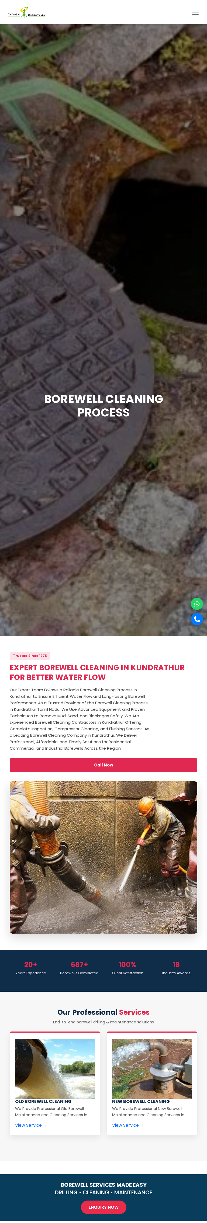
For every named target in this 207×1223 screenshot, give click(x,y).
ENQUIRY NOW (104, 1207)
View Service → (31, 1125)
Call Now (103, 765)
